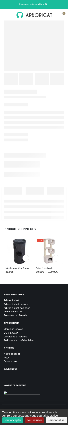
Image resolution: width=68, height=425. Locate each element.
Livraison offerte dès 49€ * (34, 4)
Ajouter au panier (25, 258)
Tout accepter (12, 420)
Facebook (7, 376)
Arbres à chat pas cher (17, 307)
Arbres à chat (11, 300)
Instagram (14, 376)
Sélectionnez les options (56, 258)
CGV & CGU (11, 332)
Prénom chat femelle (15, 315)
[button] (6, 15)
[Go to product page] (18, 251)
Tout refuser (34, 420)
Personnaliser (56, 420)
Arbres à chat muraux (16, 304)
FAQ (6, 357)
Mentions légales (13, 328)
